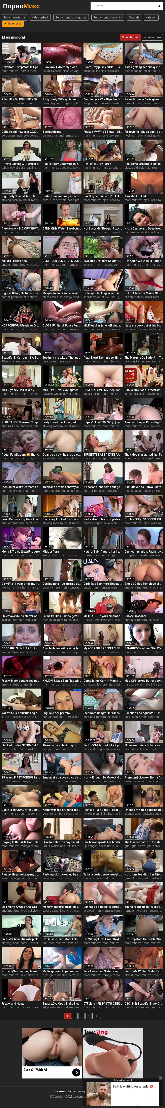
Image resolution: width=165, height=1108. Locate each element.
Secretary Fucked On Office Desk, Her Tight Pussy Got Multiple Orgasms (62, 519)
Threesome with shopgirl (59, 745)
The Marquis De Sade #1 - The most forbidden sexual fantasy (144, 357)
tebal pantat (58, 490)
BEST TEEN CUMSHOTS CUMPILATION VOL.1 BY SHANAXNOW (62, 260)
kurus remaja (70, 652)
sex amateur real (120, 135)
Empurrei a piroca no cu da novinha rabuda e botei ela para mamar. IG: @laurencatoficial (62, 777)
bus (149, 329)
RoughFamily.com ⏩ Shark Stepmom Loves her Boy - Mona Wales (21, 454)
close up (56, 70)
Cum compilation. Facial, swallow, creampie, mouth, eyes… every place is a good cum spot (144, 551)
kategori (151, 17)
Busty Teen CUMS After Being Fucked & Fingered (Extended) (21, 809)
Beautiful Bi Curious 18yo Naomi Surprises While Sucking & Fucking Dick (21, 357)
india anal (157, 684)
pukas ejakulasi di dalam (107, 70)
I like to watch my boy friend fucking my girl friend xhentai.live (62, 842)
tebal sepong (75, 490)
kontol (128, 393)
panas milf (26, 749)
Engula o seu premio (56, 713)
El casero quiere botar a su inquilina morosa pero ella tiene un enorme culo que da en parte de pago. (144, 745)
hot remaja (14, 587)
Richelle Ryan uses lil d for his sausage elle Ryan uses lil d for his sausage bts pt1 (103, 809)
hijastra (88, 523)
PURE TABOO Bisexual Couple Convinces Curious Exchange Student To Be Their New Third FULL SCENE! (21, 422)
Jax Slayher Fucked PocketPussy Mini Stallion (103, 196)
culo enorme (145, 749)
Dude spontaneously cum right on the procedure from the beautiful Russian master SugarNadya (62, 196)
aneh (5, 684)
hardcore (26, 70)
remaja (73, 264)
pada (71, 200)
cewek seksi (18, 167)
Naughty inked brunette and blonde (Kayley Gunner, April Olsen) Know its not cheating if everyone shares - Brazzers (62, 809)
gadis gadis (148, 458)
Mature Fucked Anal (15, 260)
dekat (46, 70)
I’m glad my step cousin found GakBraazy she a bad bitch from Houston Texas (144, 809)
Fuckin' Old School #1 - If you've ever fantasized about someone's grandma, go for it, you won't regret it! (103, 745)
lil (101, 813)
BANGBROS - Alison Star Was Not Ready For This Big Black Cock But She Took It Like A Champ (144, 648)
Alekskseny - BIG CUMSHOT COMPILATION (21, 228)
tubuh (5, 167)
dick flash (139, 393)
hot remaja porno (33, 587)
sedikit (88, 297)
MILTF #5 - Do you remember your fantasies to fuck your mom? (103, 616)
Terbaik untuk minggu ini (71, 17)
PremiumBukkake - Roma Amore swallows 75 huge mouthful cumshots (144, 777)
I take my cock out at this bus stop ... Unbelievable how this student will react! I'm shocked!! (144, 325)
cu (46, 781)
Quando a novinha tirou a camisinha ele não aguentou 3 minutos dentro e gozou (62, 454)
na (126, 716)
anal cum (39, 264)
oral (105, 684)
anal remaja (66, 135)
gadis (136, 458)
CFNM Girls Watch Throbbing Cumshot (62, 228)
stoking (6, 200)
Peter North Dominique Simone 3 (103, 357)
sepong (66, 167)
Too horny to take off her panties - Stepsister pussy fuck (62, 357)
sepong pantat (37, 813)
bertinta (48, 813)
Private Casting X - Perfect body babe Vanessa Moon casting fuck (21, 163)
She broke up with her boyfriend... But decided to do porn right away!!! (103, 842)
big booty (57, 103)
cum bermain (58, 200)
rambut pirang (71, 684)
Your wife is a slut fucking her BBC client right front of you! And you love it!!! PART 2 (21, 713)
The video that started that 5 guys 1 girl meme (144, 454)
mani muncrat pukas (39, 103)
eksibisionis (69, 232)
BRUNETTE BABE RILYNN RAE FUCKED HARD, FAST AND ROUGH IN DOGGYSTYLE (103, 454)
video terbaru (152, 37)
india (147, 684)
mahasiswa (112, 329)
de (61, 297)
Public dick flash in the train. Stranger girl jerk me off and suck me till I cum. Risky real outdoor (144, 390)
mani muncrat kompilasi (36, 232)
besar (46, 103)
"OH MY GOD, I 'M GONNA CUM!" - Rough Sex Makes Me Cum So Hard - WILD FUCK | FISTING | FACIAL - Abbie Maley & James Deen (144, 519)
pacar (147, 103)
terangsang (50, 361)
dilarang (130, 361)
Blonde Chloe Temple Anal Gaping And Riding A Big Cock (144, 583)
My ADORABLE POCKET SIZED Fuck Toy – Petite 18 (103, 648)
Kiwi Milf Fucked (135, 196)
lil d (105, 813)
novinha (130, 135)
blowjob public (81, 167)
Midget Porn (51, 551)
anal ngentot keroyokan (64, 716)
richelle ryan (91, 813)
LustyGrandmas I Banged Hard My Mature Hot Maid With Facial (62, 422)
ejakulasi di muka (113, 200)
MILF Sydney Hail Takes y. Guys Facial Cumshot (21, 390)
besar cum (139, 781)
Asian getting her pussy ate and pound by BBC (144, 67)
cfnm (80, 232)
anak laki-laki (68, 846)
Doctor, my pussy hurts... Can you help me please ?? (103, 67)
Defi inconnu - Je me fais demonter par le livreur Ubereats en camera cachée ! (62, 583)
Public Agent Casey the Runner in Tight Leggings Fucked (62, 163)
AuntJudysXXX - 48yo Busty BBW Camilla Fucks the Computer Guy (103, 99)
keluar (142, 329)
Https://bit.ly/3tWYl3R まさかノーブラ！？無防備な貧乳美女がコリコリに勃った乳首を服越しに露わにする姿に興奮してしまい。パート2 (103, 422)
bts (110, 813)
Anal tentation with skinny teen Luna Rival (62, 648)
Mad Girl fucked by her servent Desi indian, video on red (144, 680)
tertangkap (146, 490)
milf (117, 232)
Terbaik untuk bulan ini (108, 17)
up (85, 846)
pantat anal (18, 297)
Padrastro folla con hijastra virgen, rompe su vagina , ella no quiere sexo (103, 519)
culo (133, 749)
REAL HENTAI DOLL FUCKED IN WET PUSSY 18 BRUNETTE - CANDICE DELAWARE (21, 99)
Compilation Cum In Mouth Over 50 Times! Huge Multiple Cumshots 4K (103, 680)
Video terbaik (40, 17)
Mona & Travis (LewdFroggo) (21, 551)
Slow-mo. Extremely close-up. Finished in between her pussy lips (62, 67)
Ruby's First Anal (135, 616)
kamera (55, 587)
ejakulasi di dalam (136, 167)
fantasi (140, 361)
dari (36, 781)
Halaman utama (14, 17)
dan (155, 70)
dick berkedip (155, 393)
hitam (106, 361)
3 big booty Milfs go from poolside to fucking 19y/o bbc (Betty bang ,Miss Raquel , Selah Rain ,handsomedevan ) (62, 99)
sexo (107, 523)
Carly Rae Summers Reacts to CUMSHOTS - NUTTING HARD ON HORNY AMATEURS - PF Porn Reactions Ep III (103, 583)
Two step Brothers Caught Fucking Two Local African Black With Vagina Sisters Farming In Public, (103, 260)
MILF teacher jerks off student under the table (103, 325)
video (128, 458)
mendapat (33, 297)
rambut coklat (133, 103)
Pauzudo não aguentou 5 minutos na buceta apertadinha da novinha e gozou (144, 713)
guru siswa (97, 329)
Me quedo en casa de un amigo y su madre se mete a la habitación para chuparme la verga (62, 293)
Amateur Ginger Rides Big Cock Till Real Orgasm (144, 422)
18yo (5, 361)
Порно (13, 6)
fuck (40, 167)
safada (17, 619)
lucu (107, 297)
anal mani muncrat (20, 264)
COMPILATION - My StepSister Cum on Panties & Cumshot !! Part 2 (103, 390)
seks (105, 135)
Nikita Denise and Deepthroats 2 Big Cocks (144, 228)
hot (4, 587)
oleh (140, 684)
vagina (98, 523)
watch (55, 846)
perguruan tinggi (12, 135)
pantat (156, 103)
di (103, 297)
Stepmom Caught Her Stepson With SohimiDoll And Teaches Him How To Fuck (103, 713)
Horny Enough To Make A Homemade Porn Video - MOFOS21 (103, 777)
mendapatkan (133, 70)
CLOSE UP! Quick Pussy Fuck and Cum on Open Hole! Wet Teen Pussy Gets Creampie (62, 325)
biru (113, 297)
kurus (57, 652)
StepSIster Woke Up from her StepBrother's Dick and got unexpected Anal (21, 487)
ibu (92, 619)
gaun (121, 297)
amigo (68, 297)
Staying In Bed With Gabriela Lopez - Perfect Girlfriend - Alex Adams (21, 842)
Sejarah (134, 17)
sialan (96, 297)
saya (46, 587)
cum (45, 200)
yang (87, 103)
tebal (46, 490)
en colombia (50, 297)
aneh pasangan (19, 684)
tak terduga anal (18, 490)
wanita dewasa (63, 393)
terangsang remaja (71, 361)
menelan (143, 555)
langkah (153, 167)
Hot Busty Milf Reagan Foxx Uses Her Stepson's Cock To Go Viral (103, 228)
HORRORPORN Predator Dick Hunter (21, 325)
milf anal (13, 426)
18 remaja (13, 781)
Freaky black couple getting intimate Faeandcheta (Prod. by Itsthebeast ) (21, 680)
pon (161, 70)
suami (87, 555)
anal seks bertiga (148, 232)
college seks (31, 135)
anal (54, 135)
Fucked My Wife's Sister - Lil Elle (103, 131)
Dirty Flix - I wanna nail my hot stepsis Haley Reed (21, 583)
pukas (87, 70)
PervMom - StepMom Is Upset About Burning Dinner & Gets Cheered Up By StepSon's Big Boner (21, 67)
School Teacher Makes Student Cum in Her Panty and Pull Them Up (144, 293)
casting (31, 167)
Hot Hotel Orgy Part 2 (97, 163)
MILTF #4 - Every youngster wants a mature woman (62, 390)
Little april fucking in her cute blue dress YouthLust (103, 293)
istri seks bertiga (17, 716)
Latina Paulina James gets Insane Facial (62, 616)
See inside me (52, 131)
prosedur (81, 200)
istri (86, 684)
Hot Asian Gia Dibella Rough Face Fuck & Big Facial (144, 260)
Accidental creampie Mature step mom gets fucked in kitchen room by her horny (144, 163)
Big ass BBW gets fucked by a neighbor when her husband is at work (21, 293)
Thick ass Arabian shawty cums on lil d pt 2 (62, 487)
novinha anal (144, 135)
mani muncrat (11, 70)
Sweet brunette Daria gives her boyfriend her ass (144, 99)
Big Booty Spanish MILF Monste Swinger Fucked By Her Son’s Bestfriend (21, 196)
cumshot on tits (120, 103)
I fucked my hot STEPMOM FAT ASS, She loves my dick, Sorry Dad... (21, 745)
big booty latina (73, 103)
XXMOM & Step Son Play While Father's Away (62, 680)
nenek (87, 749)
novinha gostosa (67, 458)
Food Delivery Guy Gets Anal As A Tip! (21, 519)
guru (86, 329)
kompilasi (131, 555)
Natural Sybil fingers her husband (103, 551)
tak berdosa (97, 490)
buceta (133, 716)
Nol (4, 103)
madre (77, 297)
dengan (47, 652)
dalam (47, 135)
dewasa (48, 393)
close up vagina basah (77, 70)
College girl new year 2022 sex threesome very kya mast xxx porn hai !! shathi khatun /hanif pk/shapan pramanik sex (21, 131)
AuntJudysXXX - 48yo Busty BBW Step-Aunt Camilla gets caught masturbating (144, 487)
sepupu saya (133, 813)
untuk (87, 587)
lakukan (6, 619)
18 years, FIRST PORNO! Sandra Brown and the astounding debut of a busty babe (21, 777)
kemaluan (131, 329)
